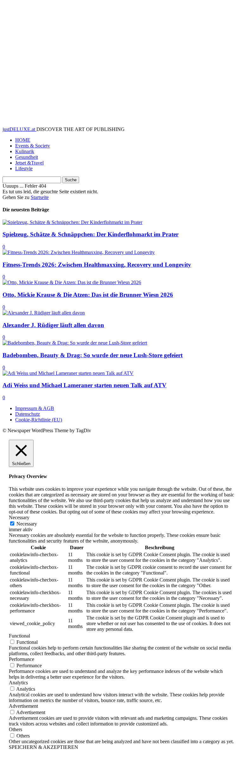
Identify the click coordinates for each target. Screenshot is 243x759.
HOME (22, 140)
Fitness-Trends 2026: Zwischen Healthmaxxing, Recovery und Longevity (97, 264)
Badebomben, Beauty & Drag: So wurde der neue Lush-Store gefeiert (93, 355)
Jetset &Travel (29, 162)
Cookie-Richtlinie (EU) (38, 419)
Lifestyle (24, 168)
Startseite (40, 197)
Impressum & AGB (34, 408)
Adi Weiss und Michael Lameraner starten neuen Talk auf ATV (84, 385)
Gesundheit (26, 157)
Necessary (26, 523)
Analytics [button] (18, 682)
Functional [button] (19, 635)
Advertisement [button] (23, 706)
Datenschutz (27, 414)
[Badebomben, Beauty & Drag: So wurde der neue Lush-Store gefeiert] (75, 342)
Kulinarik (24, 151)
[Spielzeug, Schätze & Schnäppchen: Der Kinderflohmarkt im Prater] (72, 222)
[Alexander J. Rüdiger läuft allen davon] (44, 312)
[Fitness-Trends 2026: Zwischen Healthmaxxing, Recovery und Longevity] (79, 252)
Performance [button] (21, 659)
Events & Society (32, 145)
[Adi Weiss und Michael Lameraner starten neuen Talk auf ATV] (68, 373)
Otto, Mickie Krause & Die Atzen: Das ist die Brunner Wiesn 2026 (88, 294)
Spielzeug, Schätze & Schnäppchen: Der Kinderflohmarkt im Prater (90, 234)
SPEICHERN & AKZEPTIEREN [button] (43, 747)
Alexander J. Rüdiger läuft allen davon (53, 325)
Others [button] (15, 729)
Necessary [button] (19, 517)
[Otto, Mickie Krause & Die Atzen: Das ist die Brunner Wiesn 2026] (72, 282)
